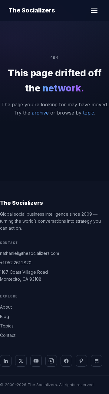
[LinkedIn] (6, 361)
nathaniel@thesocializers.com (29, 253)
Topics (7, 325)
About (6, 307)
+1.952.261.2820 (15, 262)
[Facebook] (66, 361)
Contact (7, 335)
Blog (4, 316)
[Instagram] (51, 361)
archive (40, 113)
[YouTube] (36, 361)
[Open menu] (94, 10)
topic (88, 113)
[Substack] (96, 361)
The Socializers (31, 10)
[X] (21, 361)
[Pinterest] (81, 361)
